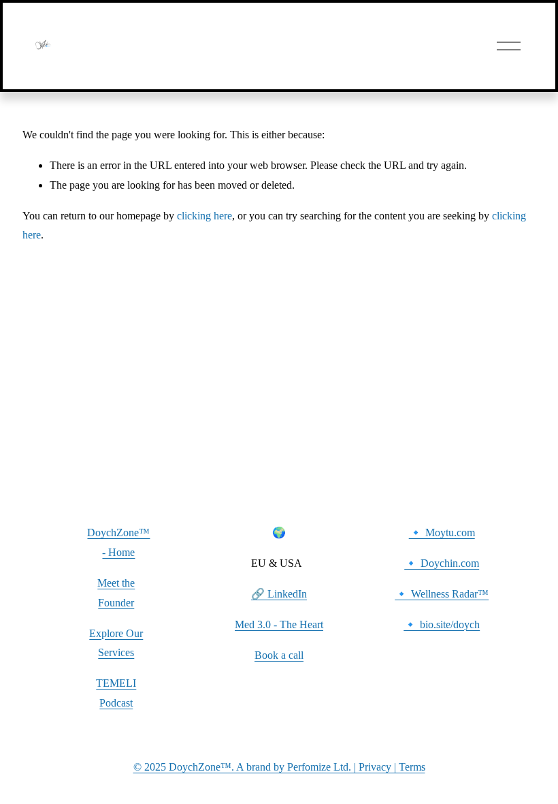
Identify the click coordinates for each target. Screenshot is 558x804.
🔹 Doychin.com (441, 563)
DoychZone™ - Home (118, 542)
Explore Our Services (116, 643)
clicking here (204, 215)
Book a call (279, 655)
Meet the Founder (116, 592)
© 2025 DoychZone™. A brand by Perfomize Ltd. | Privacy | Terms (279, 767)
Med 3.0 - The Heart (279, 624)
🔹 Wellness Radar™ (442, 594)
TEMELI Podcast (116, 693)
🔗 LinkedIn (279, 594)
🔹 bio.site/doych (442, 624)
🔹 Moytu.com (442, 532)
